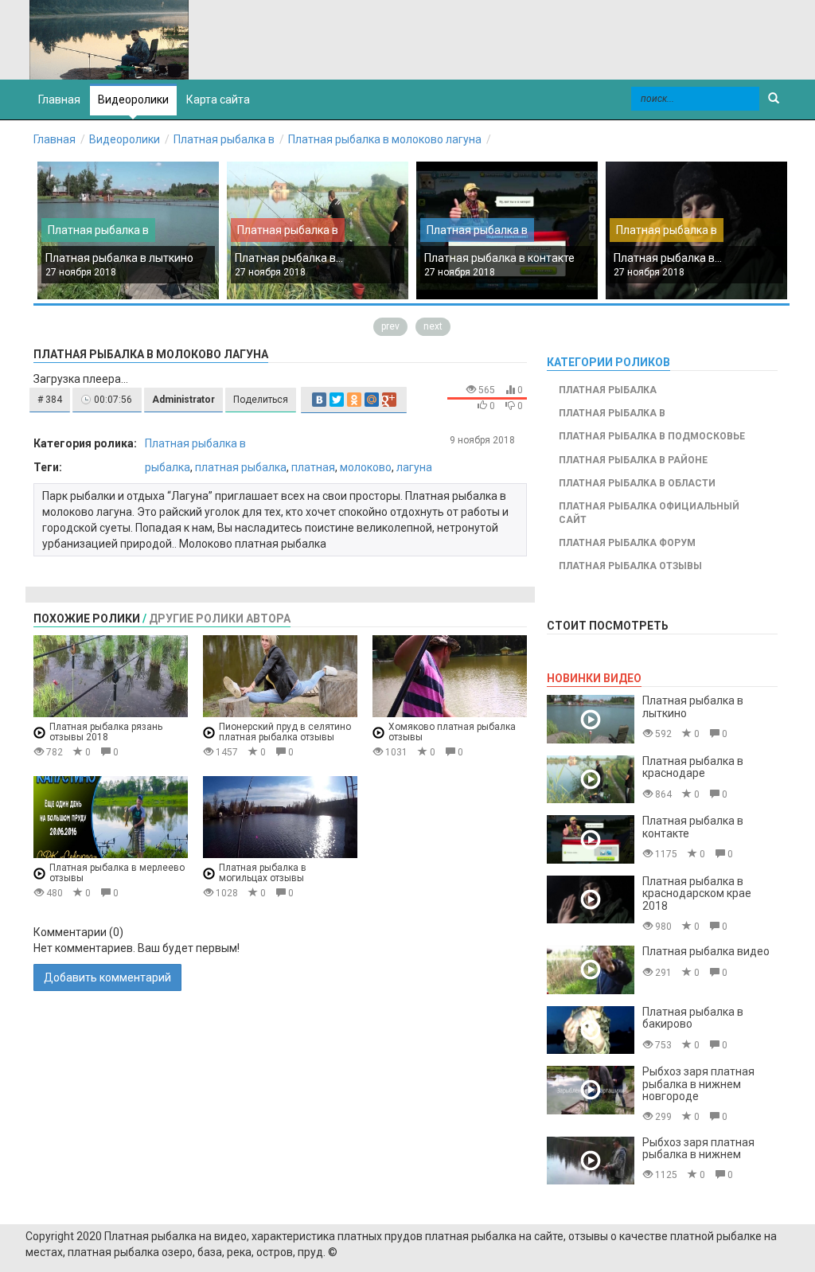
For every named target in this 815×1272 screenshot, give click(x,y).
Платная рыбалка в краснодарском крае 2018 (696, 893)
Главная (54, 139)
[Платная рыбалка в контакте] (590, 839)
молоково (366, 467)
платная (313, 467)
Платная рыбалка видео (706, 951)
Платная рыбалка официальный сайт (649, 513)
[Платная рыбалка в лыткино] (590, 719)
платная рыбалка (241, 467)
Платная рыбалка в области (637, 483)
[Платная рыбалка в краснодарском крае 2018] (590, 900)
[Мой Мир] (372, 399)
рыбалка (167, 467)
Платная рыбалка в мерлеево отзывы (117, 873)
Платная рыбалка (608, 390)
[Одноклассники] (354, 399)
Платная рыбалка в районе (633, 460)
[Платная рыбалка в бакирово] (590, 1030)
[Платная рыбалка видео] (590, 970)
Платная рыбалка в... (289, 258)
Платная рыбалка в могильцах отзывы (262, 873)
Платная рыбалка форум (627, 542)
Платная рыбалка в (224, 139)
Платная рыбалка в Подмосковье (652, 436)
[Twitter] (337, 399)
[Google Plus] (389, 399)
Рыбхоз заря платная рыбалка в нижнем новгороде (698, 1083)
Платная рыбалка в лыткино (119, 258)
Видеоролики (133, 99)
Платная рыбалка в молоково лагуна (385, 139)
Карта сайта (218, 99)
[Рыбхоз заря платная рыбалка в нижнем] (590, 1161)
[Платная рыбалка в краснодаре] (590, 779)
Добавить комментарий (107, 977)
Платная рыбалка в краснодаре (692, 767)
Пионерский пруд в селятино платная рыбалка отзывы (285, 732)
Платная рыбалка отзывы (630, 566)
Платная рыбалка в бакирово (692, 1017)
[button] (49, 400)
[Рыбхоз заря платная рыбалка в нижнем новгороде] (590, 1090)
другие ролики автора (220, 618)
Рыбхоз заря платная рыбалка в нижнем (698, 1148)
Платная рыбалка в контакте (499, 258)
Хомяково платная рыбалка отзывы (452, 732)
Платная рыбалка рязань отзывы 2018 (105, 732)
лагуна (414, 467)
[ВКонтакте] (319, 399)
